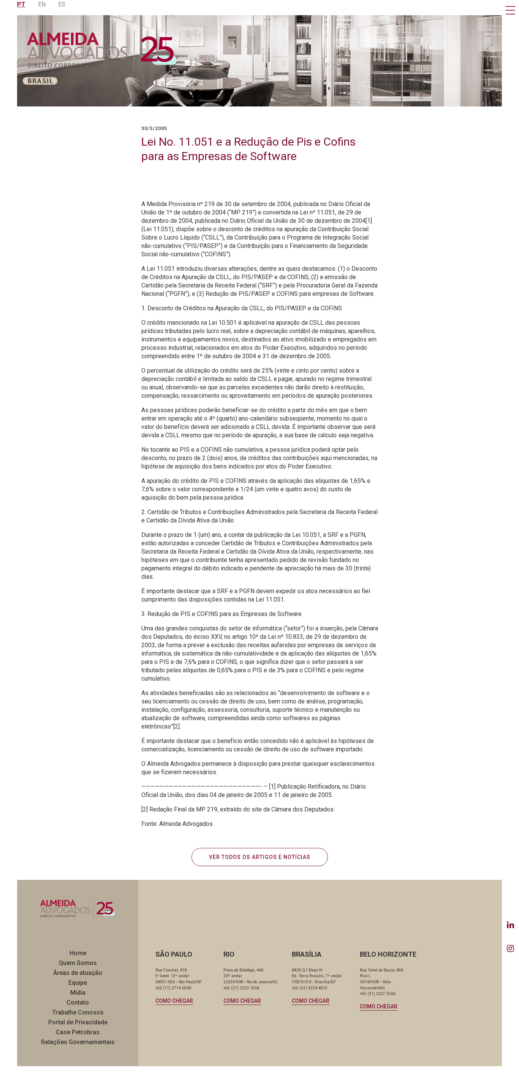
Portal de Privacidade (78, 1022)
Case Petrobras (78, 1032)
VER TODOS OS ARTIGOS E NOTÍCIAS (259, 857)
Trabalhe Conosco (78, 1012)
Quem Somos (78, 963)
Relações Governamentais (78, 1042)
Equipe (77, 982)
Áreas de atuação (77, 972)
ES (61, 4)
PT (21, 4)
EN (42, 4)
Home (78, 953)
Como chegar (174, 1001)
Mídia (77, 992)
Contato (77, 1002)
